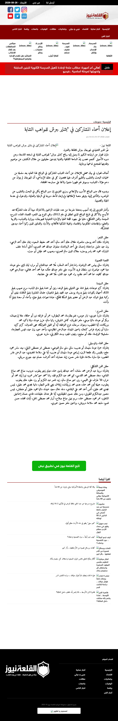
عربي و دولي (74, 28)
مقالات (53, 28)
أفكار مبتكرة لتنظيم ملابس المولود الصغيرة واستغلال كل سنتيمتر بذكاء (72, 559)
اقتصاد (85, 28)
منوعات (97, 121)
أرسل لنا (50, 2)
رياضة (26, 28)
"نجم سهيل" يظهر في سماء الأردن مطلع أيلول (80, 523)
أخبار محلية (95, 28)
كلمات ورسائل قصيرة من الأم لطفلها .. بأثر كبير (78, 548)
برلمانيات (62, 28)
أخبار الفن (105, 36)
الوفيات (43, 28)
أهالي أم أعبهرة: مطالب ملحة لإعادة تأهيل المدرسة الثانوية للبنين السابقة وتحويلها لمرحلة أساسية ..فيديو (57, 69)
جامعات (34, 28)
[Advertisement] (59, 95)
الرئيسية (106, 28)
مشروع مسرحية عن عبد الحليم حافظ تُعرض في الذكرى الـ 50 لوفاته (73, 503)
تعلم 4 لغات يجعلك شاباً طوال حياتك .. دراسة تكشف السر (75, 575)
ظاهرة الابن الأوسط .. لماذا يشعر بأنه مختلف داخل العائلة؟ (75, 592)
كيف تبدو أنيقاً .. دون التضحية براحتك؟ (81, 537)
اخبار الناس (17, 28)
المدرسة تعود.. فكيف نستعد (66, 47)
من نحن (36, 2)
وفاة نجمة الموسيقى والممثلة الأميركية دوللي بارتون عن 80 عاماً (75, 487)
